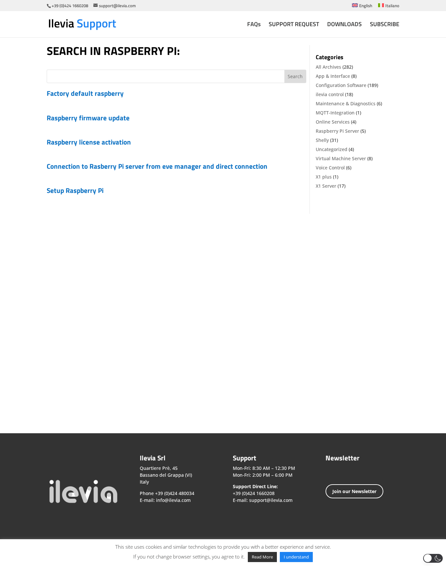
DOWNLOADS (344, 25)
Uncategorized (331, 149)
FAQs (254, 25)
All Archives (328, 67)
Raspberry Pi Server (337, 131)
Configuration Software (341, 85)
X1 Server (326, 186)
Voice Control (330, 167)
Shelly (322, 140)
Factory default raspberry (85, 93)
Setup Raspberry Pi (75, 190)
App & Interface (333, 76)
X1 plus (324, 177)
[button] (433, 558)
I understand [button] (296, 557)
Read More (262, 557)
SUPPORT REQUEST (294, 25)
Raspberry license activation (89, 142)
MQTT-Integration (335, 113)
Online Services (333, 122)
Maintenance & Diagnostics (345, 103)
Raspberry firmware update (88, 117)
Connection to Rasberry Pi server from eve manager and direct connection (157, 166)
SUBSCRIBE (384, 25)
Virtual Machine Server (341, 158)
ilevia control (330, 94)
